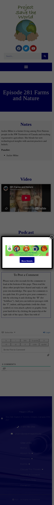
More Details (27, 261)
